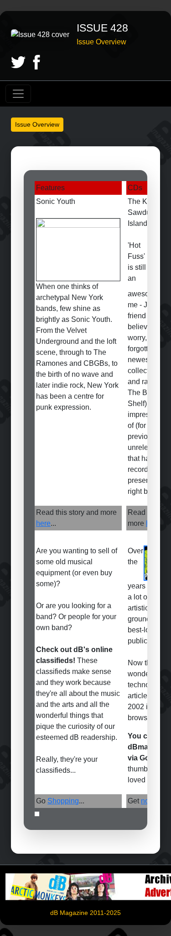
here (43, 523)
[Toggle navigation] (18, 94)
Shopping (63, 801)
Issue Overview (37, 124)
